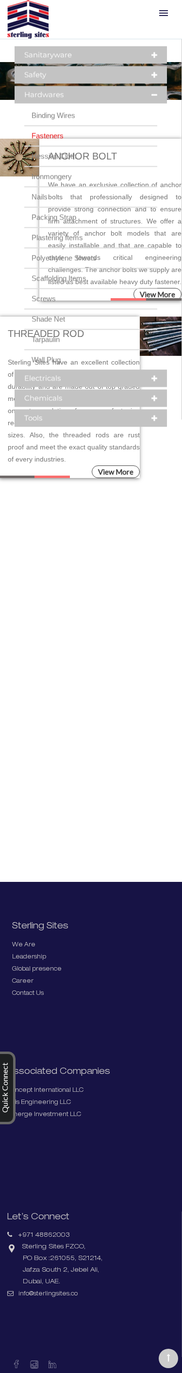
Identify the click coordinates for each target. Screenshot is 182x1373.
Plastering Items (57, 249)
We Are (24, 945)
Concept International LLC (49, 1090)
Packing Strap (54, 228)
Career (23, 981)
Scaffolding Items (59, 290)
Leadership (30, 957)
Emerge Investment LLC (46, 1115)
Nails (40, 208)
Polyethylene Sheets (64, 269)
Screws (44, 310)
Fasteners (48, 147)
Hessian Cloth (54, 167)
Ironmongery (52, 188)
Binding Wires (53, 127)
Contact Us (29, 993)
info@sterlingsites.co (54, 1294)
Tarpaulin (46, 351)
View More (115, 471)
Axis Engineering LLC (41, 1103)
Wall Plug (46, 371)
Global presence (38, 969)
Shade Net (48, 330)
